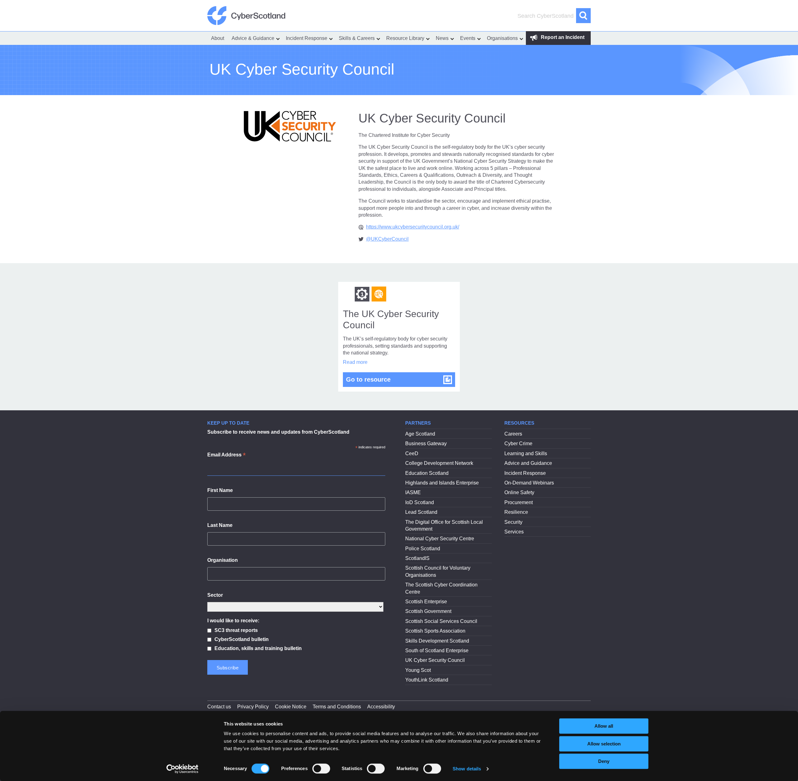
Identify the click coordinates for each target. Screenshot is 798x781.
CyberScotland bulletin (241, 639)
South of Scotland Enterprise (437, 650)
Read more (355, 362)
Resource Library (405, 38)
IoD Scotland (419, 502)
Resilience (516, 512)
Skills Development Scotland (437, 641)
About (217, 38)
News (442, 38)
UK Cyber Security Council (435, 660)
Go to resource (400, 379)
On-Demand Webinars (529, 482)
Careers (513, 433)
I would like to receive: (233, 620)
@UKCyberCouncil (387, 239)
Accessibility (381, 706)
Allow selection (604, 743)
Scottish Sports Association (435, 631)
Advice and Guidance (528, 463)
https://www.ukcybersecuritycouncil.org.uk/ (412, 226)
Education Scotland (427, 473)
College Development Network (439, 463)
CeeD (411, 453)
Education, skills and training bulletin (258, 648)
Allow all (603, 726)
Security (513, 522)
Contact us (219, 706)
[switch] (321, 769)
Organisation (222, 560)
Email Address (226, 455)
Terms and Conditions (337, 706)
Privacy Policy (253, 706)
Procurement (518, 502)
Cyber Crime (518, 443)
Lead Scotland (421, 512)
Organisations (502, 38)
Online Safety (519, 492)
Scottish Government (428, 611)
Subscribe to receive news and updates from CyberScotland (278, 432)
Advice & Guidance (253, 38)
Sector (215, 595)
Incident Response (306, 38)
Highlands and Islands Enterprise (442, 482)
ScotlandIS (417, 558)
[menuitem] (217, 38)
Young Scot (418, 670)
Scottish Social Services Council (441, 621)
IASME (413, 492)
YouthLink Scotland (426, 679)
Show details (467, 768)
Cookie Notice (290, 706)
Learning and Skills (525, 453)
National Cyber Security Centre (439, 538)
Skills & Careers (357, 38)
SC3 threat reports (236, 630)
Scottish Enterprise (426, 601)
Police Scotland (422, 548)
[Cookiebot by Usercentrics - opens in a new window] (182, 769)
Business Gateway (426, 443)
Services (514, 531)
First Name (220, 490)
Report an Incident (562, 37)
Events (467, 38)
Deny (603, 761)
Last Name (220, 525)
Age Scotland (420, 433)
